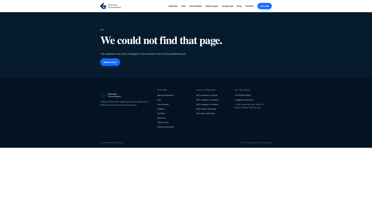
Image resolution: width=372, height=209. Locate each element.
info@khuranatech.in (244, 100)
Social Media (195, 6)
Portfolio (249, 6)
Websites (173, 6)
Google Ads (227, 6)
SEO (183, 6)
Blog (239, 6)
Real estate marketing (206, 109)
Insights (160, 109)
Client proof (162, 122)
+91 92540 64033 (243, 95)
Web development (165, 95)
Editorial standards (165, 127)
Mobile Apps (212, 6)
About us (161, 118)
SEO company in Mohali (206, 95)
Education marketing (205, 113)
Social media (163, 104)
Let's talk (264, 6)
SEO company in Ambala (207, 104)
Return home (110, 62)
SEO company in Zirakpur (207, 100)
